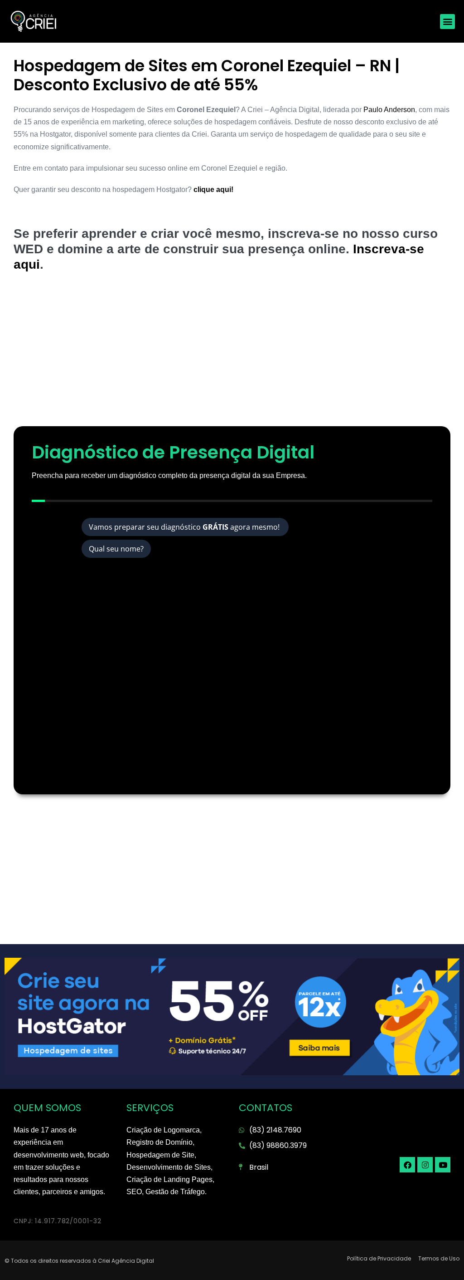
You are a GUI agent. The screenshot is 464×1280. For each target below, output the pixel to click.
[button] (447, 21)
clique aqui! (212, 189)
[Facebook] (407, 1164)
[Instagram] (425, 1164)
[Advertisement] (232, 353)
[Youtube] (442, 1164)
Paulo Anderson (389, 109)
